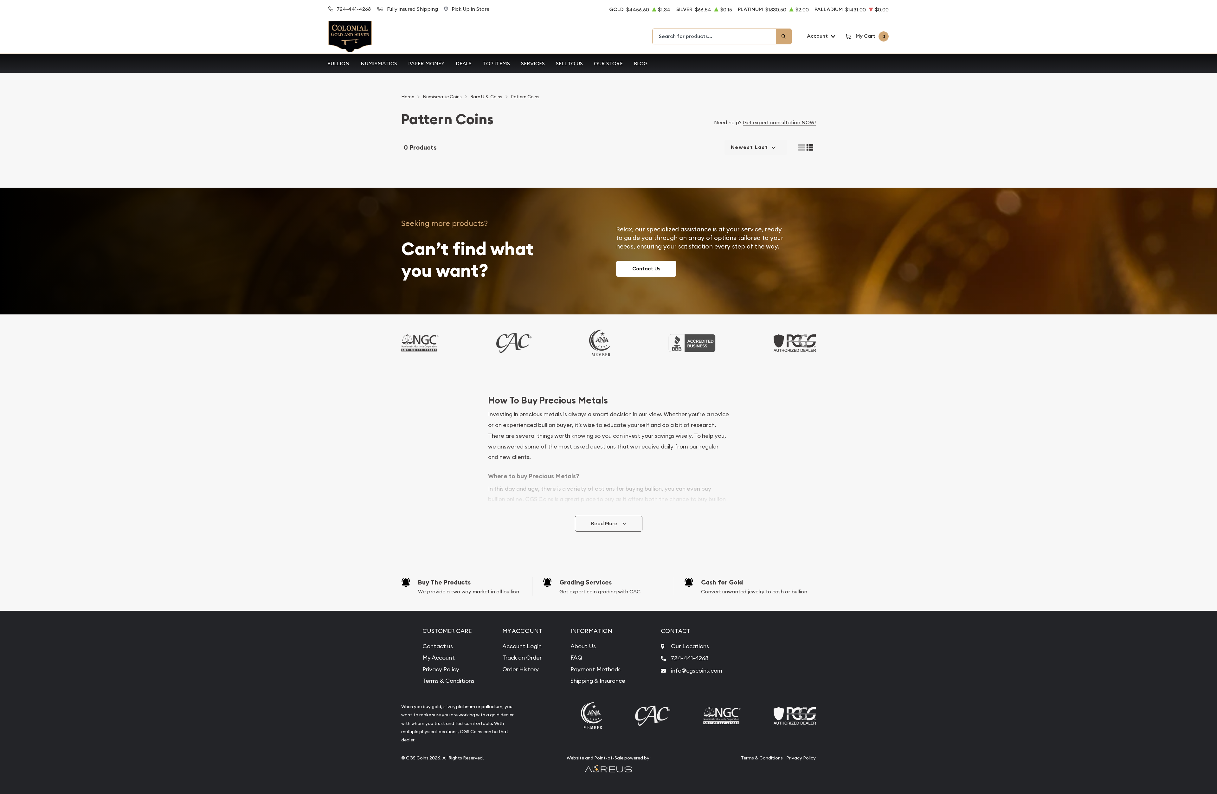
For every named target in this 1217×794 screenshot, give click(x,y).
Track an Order (522, 657)
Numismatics (379, 63)
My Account (438, 657)
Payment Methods (595, 669)
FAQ (576, 657)
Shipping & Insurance (597, 680)
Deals (464, 63)
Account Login (522, 646)
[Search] (784, 36)
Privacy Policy (440, 669)
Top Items (496, 63)
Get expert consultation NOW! (779, 122)
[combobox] (714, 36)
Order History (520, 669)
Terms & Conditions (448, 680)
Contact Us (646, 268)
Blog (640, 63)
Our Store (608, 63)
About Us (583, 646)
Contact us (437, 646)
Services (533, 63)
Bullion (338, 63)
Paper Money (426, 63)
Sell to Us (569, 63)
